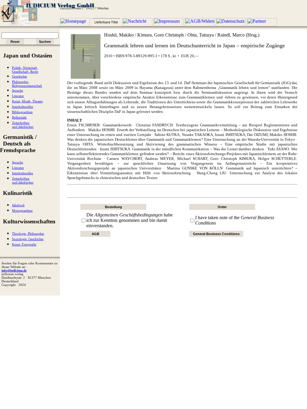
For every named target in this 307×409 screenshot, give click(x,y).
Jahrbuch (18, 205)
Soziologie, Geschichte (27, 239)
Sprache (17, 90)
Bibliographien (22, 112)
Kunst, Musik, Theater (27, 101)
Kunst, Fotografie (24, 244)
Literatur (18, 96)
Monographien (22, 210)
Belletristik (19, 117)
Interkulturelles (22, 106)
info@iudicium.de (14, 270)
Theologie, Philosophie (28, 233)
